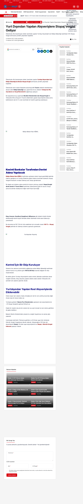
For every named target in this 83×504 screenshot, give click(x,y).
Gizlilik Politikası (7, 498)
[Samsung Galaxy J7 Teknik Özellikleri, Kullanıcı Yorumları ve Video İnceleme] (68, 127)
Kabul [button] (20, 498)
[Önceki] (14, 15)
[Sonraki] (16, 15)
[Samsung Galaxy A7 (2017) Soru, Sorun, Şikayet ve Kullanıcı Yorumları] (68, 86)
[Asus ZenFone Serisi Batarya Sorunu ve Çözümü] (68, 160)
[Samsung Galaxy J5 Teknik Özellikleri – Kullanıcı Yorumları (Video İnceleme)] (68, 102)
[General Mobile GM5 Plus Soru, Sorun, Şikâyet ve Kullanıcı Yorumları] (68, 61)
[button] (74, 6)
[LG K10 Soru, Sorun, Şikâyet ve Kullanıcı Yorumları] (68, 119)
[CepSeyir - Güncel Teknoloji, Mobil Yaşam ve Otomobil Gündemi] (11, 6)
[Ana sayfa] (6, 12)
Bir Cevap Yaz (10, 440)
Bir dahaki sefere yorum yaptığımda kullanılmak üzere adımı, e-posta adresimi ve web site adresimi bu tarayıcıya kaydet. (30, 471)
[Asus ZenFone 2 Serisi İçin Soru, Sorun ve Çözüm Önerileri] (68, 110)
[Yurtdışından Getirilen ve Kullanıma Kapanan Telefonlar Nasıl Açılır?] (68, 135)
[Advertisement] (30, 66)
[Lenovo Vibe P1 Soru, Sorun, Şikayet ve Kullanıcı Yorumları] (68, 168)
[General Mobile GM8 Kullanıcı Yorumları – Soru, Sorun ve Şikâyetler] (68, 77)
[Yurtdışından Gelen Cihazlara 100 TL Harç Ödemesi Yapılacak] (68, 143)
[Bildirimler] (77, 6)
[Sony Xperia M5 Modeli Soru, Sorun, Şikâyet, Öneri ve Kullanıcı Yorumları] (68, 151)
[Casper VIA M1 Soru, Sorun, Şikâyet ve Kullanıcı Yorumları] (68, 69)
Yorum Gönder (12, 475)
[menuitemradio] (72, 20)
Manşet (10, 382)
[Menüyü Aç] (19, 6)
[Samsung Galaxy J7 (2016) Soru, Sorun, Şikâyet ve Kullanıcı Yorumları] (68, 94)
